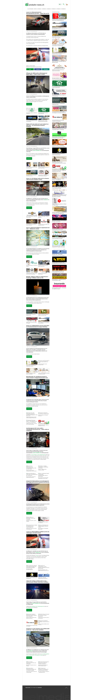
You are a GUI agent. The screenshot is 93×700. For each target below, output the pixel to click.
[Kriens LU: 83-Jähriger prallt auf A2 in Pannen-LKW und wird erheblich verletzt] (37, 188)
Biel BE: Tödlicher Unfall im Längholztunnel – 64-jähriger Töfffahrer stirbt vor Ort (37, 277)
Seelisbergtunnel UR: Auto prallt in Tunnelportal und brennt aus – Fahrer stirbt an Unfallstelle (37, 429)
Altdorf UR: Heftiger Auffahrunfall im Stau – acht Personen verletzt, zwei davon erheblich (37, 581)
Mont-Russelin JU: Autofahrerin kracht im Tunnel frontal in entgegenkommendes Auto (37, 377)
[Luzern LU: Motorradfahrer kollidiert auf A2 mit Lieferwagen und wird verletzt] (37, 541)
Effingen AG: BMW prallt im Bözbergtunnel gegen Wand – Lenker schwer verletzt (36, 74)
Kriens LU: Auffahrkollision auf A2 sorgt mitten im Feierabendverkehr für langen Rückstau (37, 326)
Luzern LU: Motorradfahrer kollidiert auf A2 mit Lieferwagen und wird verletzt (37, 532)
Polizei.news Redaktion (34, 31)
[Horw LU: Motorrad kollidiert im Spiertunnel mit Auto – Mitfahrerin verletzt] (37, 238)
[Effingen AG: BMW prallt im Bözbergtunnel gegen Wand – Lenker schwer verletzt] (37, 84)
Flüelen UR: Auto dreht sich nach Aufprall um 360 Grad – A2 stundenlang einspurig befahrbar (37, 125)
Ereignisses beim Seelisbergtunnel (37, 606)
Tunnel (27, 203)
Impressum (28, 687)
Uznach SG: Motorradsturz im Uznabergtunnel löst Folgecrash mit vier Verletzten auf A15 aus (37, 481)
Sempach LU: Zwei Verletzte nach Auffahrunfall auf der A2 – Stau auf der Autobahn (37, 629)
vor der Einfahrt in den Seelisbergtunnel (38, 454)
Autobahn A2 (45, 199)
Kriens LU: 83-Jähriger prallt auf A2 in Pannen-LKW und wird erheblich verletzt (37, 179)
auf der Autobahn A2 (37, 150)
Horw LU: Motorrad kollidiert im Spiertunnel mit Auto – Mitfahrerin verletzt (37, 228)
